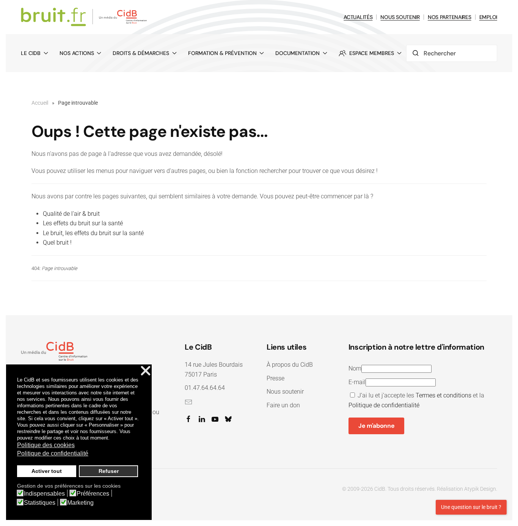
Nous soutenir (285, 391)
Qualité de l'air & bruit (71, 213)
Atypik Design (480, 489)
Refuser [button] (109, 471)
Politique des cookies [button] (46, 445)
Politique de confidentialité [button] (52, 453)
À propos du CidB (290, 364)
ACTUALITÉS (358, 17)
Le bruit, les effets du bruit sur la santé (93, 233)
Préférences (93, 494)
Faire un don (283, 405)
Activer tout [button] (46, 471)
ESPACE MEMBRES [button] (371, 53)
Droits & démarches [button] (141, 53)
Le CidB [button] (31, 53)
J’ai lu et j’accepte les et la (416, 400)
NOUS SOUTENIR (399, 17)
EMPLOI (488, 17)
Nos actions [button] (77, 53)
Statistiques (39, 503)
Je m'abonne (376, 426)
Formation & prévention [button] (222, 53)
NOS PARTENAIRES (449, 17)
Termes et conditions (443, 395)
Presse (275, 378)
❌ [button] (145, 371)
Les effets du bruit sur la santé (83, 223)
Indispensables (44, 494)
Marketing (80, 503)
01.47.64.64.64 (205, 387)
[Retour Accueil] (85, 17)
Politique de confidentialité (383, 405)
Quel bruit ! (57, 242)
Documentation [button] (297, 53)
